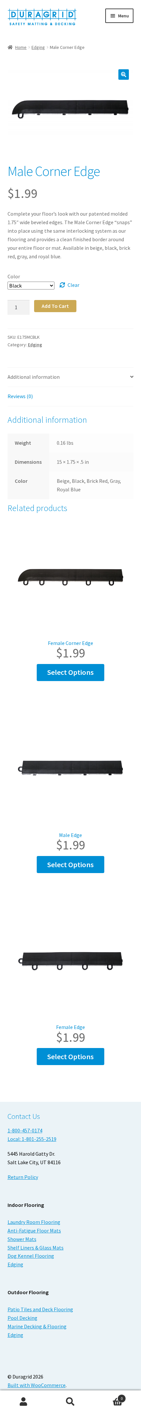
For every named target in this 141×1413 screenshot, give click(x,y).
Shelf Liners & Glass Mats (36, 1247)
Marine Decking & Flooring (37, 1326)
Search (70, 1402)
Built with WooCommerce (37, 1385)
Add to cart (55, 306)
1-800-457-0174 (25, 1130)
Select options (70, 672)
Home (21, 47)
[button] (123, 74)
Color (14, 276)
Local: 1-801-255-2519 (32, 1139)
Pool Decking (22, 1318)
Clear (73, 285)
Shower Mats (22, 1239)
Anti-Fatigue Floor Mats (34, 1230)
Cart (108, 1396)
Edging (38, 47)
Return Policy (23, 1177)
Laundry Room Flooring (34, 1222)
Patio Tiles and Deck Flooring (40, 1309)
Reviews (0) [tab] (20, 396)
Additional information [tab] (34, 377)
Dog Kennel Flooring (31, 1255)
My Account (23, 1402)
